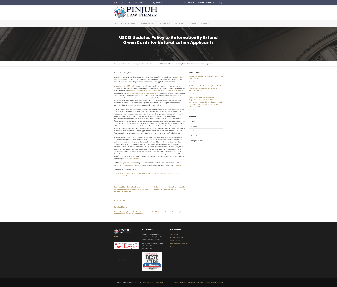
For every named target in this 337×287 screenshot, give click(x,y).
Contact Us (142, 2)
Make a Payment (196, 136)
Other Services (165, 23)
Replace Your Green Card (125, 165)
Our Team (194, 131)
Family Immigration (147, 23)
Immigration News (157, 2)
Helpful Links (179, 23)
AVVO (116, 237)
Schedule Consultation (125, 2)
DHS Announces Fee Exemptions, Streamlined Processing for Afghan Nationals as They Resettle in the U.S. (205, 88)
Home (116, 23)
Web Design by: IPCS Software (153, 282)
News (170, 48)
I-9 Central (177, 165)
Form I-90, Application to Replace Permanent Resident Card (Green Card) (154, 91)
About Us (193, 23)
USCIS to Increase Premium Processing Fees (168, 212)
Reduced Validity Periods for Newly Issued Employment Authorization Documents (129, 213)
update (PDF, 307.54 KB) (125, 86)
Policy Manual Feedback (128, 163)
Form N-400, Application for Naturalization (140, 93)
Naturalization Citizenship (179, 244)
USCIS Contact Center (132, 159)
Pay (220, 2)
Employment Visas (128, 23)
